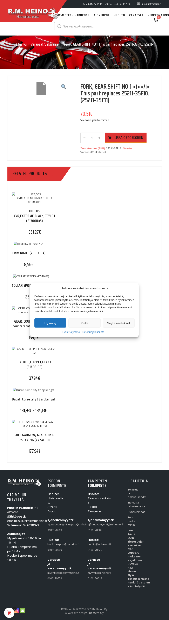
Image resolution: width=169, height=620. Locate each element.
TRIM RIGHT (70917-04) (29, 253)
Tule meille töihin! (131, 521)
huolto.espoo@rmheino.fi (53, 544)
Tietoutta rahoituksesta (133, 504)
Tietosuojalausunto (93, 332)
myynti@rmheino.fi (93, 573)
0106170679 (53, 578)
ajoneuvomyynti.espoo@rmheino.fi (53, 524)
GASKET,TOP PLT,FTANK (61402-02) (35, 364)
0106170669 (53, 530)
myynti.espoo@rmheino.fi (53, 573)
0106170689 (53, 550)
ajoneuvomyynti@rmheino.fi (93, 524)
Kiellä (84, 323)
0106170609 (93, 530)
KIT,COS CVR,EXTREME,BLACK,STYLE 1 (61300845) (34, 216)
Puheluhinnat (133, 512)
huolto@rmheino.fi (93, 544)
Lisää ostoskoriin (129, 137)
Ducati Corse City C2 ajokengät (33, 399)
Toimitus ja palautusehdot (133, 493)
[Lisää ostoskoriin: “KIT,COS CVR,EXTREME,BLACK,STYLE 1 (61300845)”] (26, 202)
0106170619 (93, 578)
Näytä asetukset (118, 323)
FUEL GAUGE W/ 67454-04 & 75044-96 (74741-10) (35, 437)
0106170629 (93, 550)
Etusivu (21, 44)
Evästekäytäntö (71, 332)
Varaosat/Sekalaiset (45, 44)
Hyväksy (50, 323)
